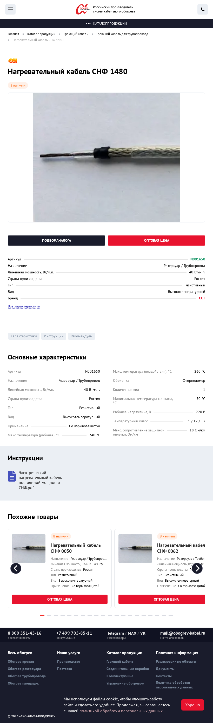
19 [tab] (164, 615)
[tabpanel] (60, 568)
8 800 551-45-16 (25, 633)
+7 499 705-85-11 (74, 633)
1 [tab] (42, 615)
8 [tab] (90, 615)
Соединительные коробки (127, 668)
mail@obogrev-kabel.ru (182, 633)
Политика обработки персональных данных (174, 684)
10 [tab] (103, 615)
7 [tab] (83, 615)
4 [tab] (63, 615)
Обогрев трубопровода (27, 676)
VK (142, 633)
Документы (165, 668)
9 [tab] (96, 615)
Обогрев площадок (23, 683)
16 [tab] (144, 615)
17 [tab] (150, 615)
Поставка (64, 668)
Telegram (115, 633)
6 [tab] (76, 615)
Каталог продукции (110, 23)
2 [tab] (49, 615)
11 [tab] (110, 615)
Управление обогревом (125, 683)
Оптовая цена (156, 240)
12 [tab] (117, 615)
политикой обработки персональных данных (121, 710)
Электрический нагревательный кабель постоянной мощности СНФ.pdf (40, 480)
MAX (132, 633)
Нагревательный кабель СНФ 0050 (76, 548)
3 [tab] (56, 615)
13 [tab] (123, 615)
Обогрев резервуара (24, 668)
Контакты (164, 676)
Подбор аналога (56, 240)
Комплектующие (119, 676)
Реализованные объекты (176, 661)
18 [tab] (157, 615)
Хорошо (192, 704)
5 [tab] (69, 615)
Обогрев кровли (21, 661)
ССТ (202, 298)
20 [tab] (171, 615)
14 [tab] (130, 615)
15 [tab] (137, 615)
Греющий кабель (119, 661)
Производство (68, 661)
